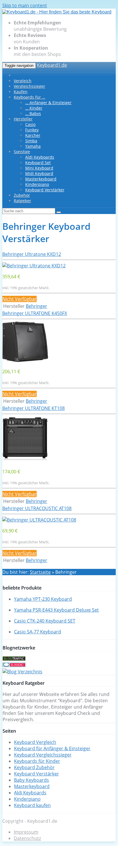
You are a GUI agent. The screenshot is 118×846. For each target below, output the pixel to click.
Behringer (36, 306)
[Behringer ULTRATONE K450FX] (25, 360)
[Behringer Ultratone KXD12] (34, 265)
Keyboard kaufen (32, 805)
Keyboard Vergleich (35, 742)
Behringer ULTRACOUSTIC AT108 (37, 508)
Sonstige (22, 151)
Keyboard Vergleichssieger (43, 755)
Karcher (32, 135)
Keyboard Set (38, 162)
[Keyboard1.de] (56, 11)
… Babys (33, 113)
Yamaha (33, 146)
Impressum (26, 832)
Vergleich (23, 80)
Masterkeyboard (40, 179)
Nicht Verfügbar (19, 299)
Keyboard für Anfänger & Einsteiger (52, 748)
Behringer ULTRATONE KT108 (33, 408)
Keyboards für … (29, 97)
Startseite (40, 572)
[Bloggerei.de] (14, 665)
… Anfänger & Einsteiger (48, 102)
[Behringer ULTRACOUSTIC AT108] (39, 520)
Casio (30, 124)
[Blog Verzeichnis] (22, 671)
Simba (31, 140)
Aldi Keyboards (39, 157)
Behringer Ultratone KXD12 (31, 254)
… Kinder (33, 108)
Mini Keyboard (39, 168)
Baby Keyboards (31, 780)
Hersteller (23, 119)
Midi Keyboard (39, 173)
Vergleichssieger (29, 86)
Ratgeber (22, 200)
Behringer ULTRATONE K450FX (34, 313)
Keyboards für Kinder (37, 761)
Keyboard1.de (52, 65)
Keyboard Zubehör (34, 767)
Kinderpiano (37, 184)
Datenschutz (27, 838)
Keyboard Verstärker (44, 189)
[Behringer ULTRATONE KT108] (25, 461)
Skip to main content (24, 5)
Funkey (32, 130)
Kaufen (20, 91)
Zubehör (22, 195)
